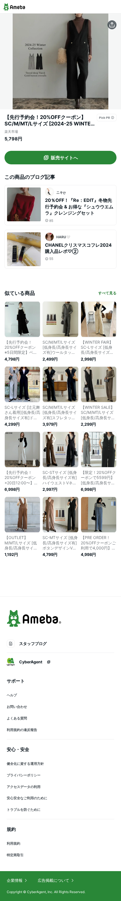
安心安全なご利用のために (27, 798)
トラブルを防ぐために (24, 809)
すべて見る (107, 293)
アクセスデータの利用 (24, 787)
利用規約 (13, 843)
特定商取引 (15, 855)
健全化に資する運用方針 (25, 763)
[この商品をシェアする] (111, 24)
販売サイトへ (64, 157)
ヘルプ (12, 695)
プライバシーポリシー (24, 775)
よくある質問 (17, 718)
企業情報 (15, 880)
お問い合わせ (17, 707)
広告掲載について (53, 880)
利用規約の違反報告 (22, 730)
